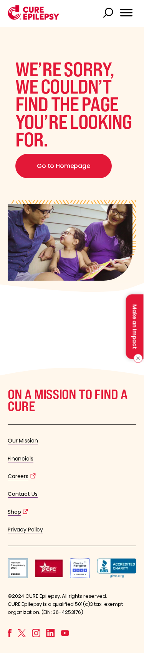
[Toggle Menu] (126, 13)
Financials (20, 458)
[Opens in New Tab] (18, 576)
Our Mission (23, 440)
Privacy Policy (25, 529)
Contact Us (23, 494)
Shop (14, 512)
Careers (18, 476)
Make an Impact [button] (134, 326)
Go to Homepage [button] (63, 165)
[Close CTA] (136, 358)
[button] (34, 17)
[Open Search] (109, 13)
